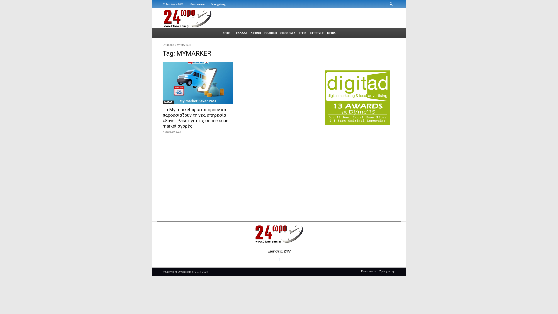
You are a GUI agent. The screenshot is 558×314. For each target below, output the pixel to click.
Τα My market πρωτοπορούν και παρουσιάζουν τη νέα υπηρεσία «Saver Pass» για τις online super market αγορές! (196, 118)
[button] (391, 4)
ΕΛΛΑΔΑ (168, 102)
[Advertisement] (360, 164)
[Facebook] (279, 259)
